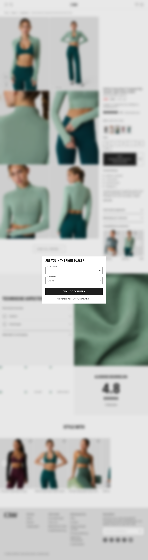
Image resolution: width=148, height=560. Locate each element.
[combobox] (74, 270)
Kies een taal (52, 277)
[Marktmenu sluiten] (101, 260)
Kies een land (52, 266)
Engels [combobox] (50, 280)
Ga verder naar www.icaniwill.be (74, 299)
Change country (74, 291)
